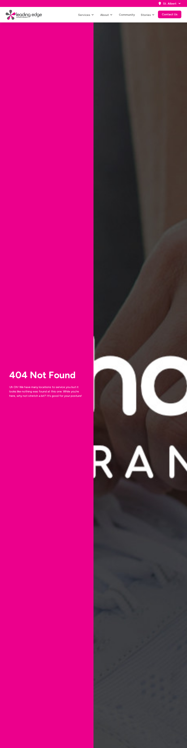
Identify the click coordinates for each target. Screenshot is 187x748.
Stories (146, 15)
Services (84, 15)
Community (127, 14)
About (104, 15)
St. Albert (169, 3)
